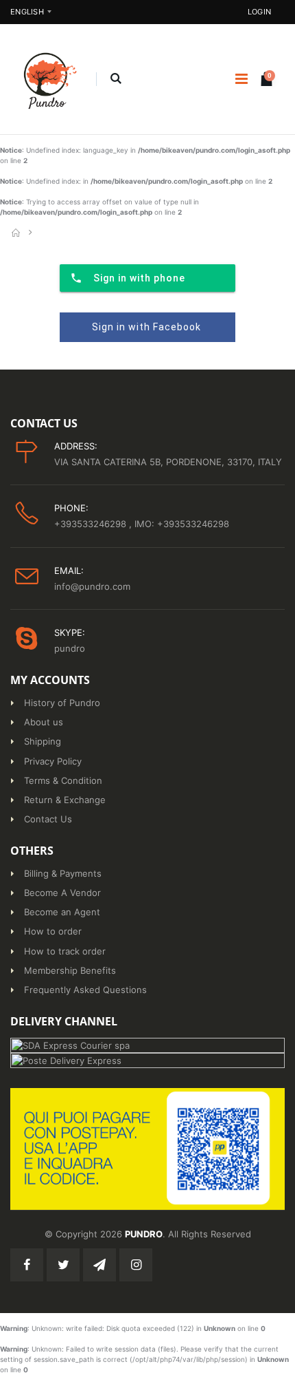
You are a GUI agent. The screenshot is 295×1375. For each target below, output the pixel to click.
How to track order (65, 951)
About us (43, 721)
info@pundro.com (92, 586)
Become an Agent (62, 911)
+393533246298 (91, 523)
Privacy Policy (53, 761)
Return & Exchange (65, 799)
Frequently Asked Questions (85, 989)
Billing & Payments (63, 873)
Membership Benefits (70, 970)
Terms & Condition (63, 780)
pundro (69, 648)
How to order (53, 931)
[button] (115, 79)
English (27, 12)
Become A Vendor (62, 892)
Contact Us (48, 818)
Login (259, 12)
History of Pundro (62, 702)
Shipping (42, 741)
